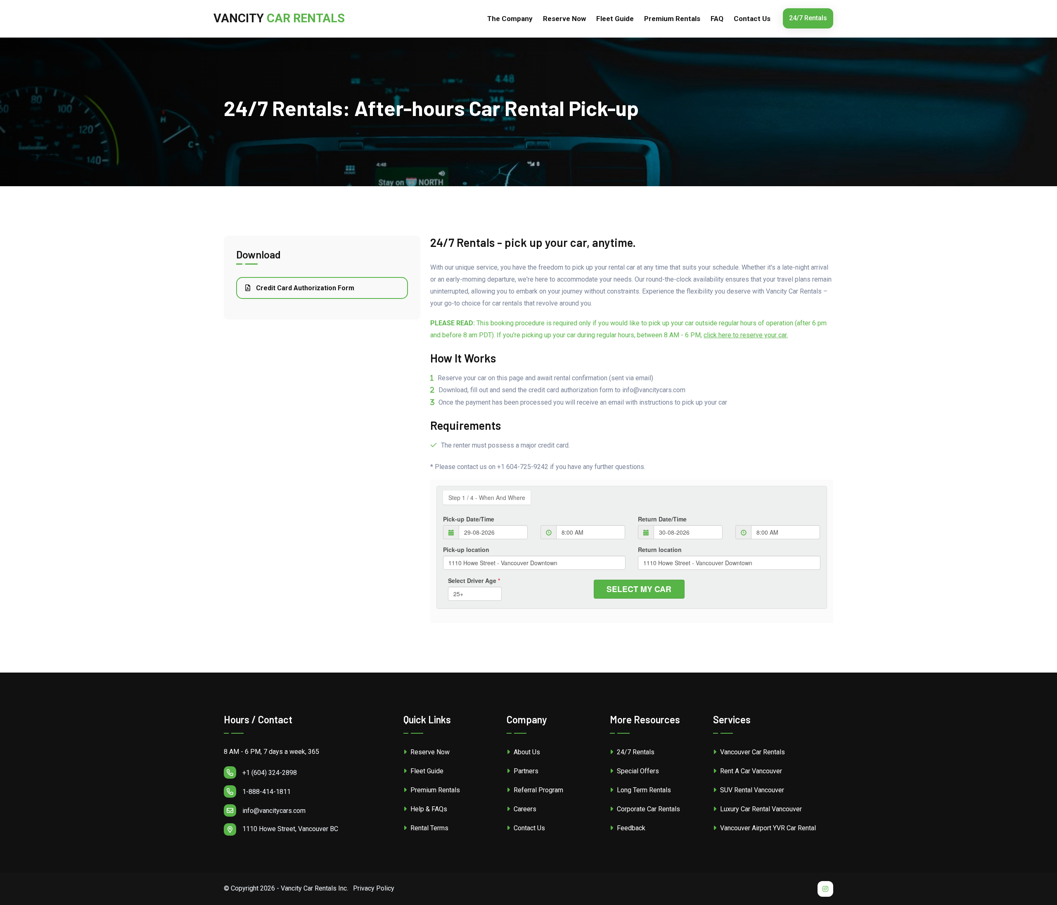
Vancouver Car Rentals (751, 752)
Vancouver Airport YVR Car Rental (767, 828)
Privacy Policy (373, 888)
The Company (510, 18)
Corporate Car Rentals (647, 809)
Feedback (630, 828)
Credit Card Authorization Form (304, 288)
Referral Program (537, 790)
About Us (526, 752)
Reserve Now (429, 752)
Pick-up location (466, 549)
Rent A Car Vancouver (750, 771)
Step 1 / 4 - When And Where (486, 497)
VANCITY (279, 18)
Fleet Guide (615, 18)
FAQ (717, 18)
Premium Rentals (672, 18)
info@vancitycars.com (274, 811)
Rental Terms (428, 828)
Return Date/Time (662, 519)
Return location (660, 549)
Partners (525, 771)
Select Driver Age (474, 580)
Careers (524, 809)
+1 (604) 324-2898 (269, 773)
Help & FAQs (428, 809)
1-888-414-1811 (266, 792)
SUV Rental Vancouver (751, 790)
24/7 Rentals (808, 18)
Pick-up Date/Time (468, 519)
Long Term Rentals (643, 790)
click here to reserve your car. (746, 335)
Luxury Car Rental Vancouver (760, 809)
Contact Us (752, 18)
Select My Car (639, 589)
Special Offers (637, 771)
